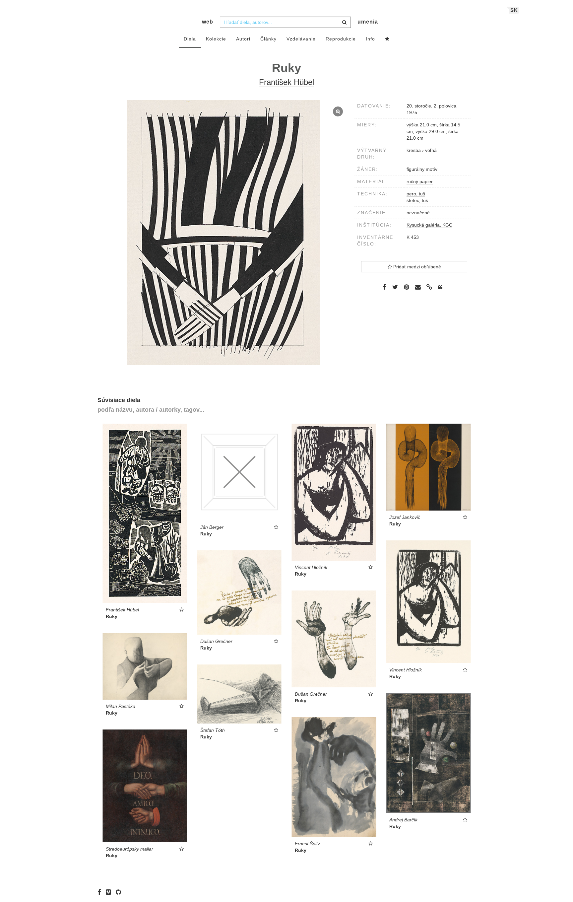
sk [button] (514, 10)
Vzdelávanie (301, 38)
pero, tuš (416, 193)
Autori (243, 38)
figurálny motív (422, 169)
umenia (367, 22)
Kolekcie (216, 38)
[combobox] (285, 22)
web (207, 22)
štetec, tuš (417, 200)
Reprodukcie (341, 38)
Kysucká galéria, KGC (429, 225)
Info (370, 38)
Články (268, 38)
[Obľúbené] (387, 39)
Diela (190, 38)
